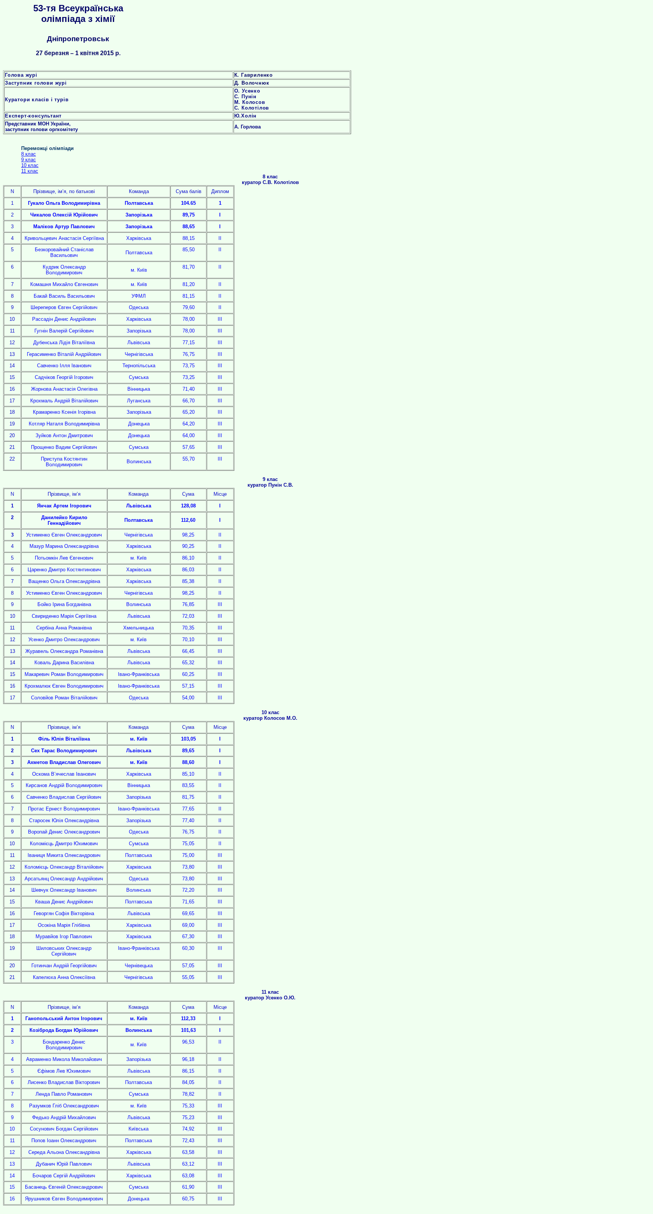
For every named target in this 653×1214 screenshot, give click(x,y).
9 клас (28, 159)
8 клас (28, 154)
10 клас (30, 165)
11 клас (29, 171)
